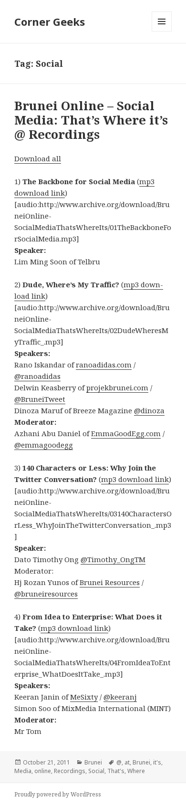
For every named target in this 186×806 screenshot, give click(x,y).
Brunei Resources (110, 582)
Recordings (69, 771)
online (42, 771)
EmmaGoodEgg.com (126, 433)
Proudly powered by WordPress (57, 794)
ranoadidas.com (104, 364)
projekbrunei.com (117, 387)
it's (157, 762)
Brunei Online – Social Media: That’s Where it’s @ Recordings (91, 120)
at (127, 762)
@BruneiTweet (39, 399)
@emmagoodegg (43, 445)
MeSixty (84, 696)
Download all (37, 158)
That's (115, 771)
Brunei (93, 762)
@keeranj (120, 696)
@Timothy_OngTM (113, 559)
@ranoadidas (37, 376)
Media (22, 771)
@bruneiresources (46, 593)
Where (136, 771)
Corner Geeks (49, 21)
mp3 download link (135, 479)
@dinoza (149, 410)
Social (96, 771)
